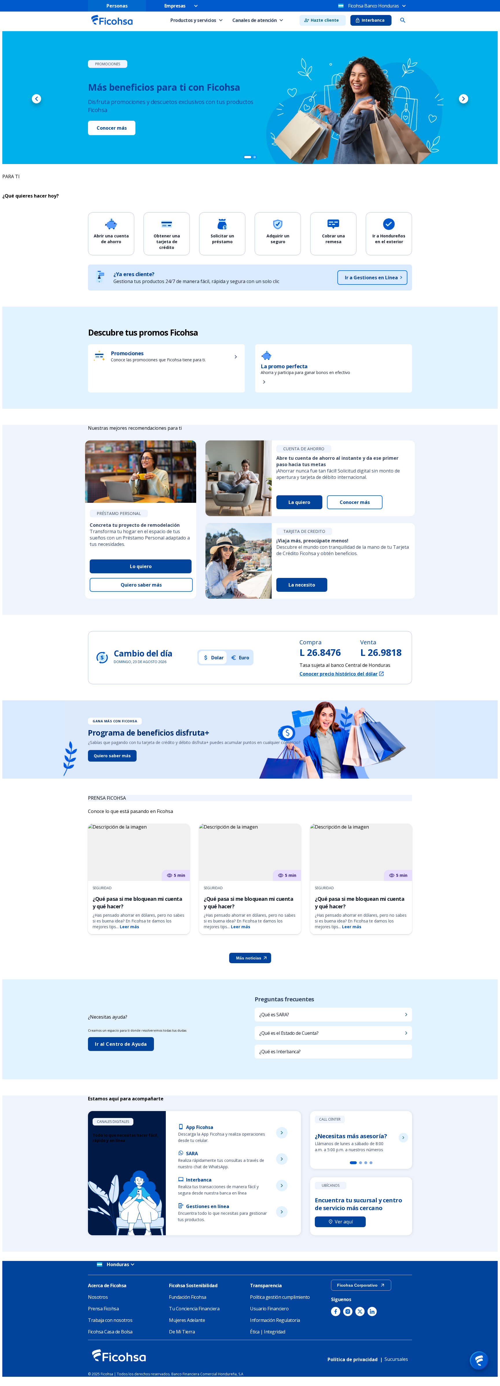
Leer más (129, 926)
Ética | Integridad (267, 1332)
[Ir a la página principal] (111, 26)
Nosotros (98, 1297)
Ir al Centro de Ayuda (121, 1044)
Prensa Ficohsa (103, 1308)
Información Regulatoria (275, 1320)
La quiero (299, 502)
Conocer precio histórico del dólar (338, 674)
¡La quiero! (109, 124)
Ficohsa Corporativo (357, 1285)
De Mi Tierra (182, 1332)
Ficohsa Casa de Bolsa (110, 1332)
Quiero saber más (141, 585)
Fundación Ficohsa (187, 1297)
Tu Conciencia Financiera (194, 1308)
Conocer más (355, 502)
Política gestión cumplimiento (280, 1297)
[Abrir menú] (479, 1361)
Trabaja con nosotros (110, 1320)
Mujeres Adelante (187, 1320)
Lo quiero (141, 566)
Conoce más (157, 124)
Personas (117, 6)
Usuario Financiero (269, 1308)
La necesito (301, 585)
